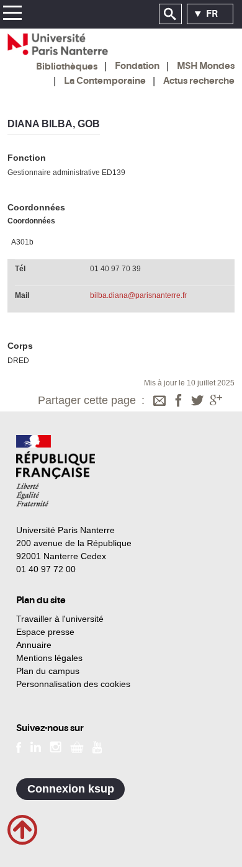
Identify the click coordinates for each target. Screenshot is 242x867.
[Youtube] (97, 747)
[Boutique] (77, 747)
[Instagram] (55, 747)
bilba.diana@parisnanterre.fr (138, 295)
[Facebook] (179, 401)
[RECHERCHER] (170, 14)
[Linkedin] (35, 747)
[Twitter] (197, 401)
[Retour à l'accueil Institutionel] (55, 470)
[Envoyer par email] (159, 401)
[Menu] (12, 14)
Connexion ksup (70, 789)
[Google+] (216, 401)
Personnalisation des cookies (73, 684)
